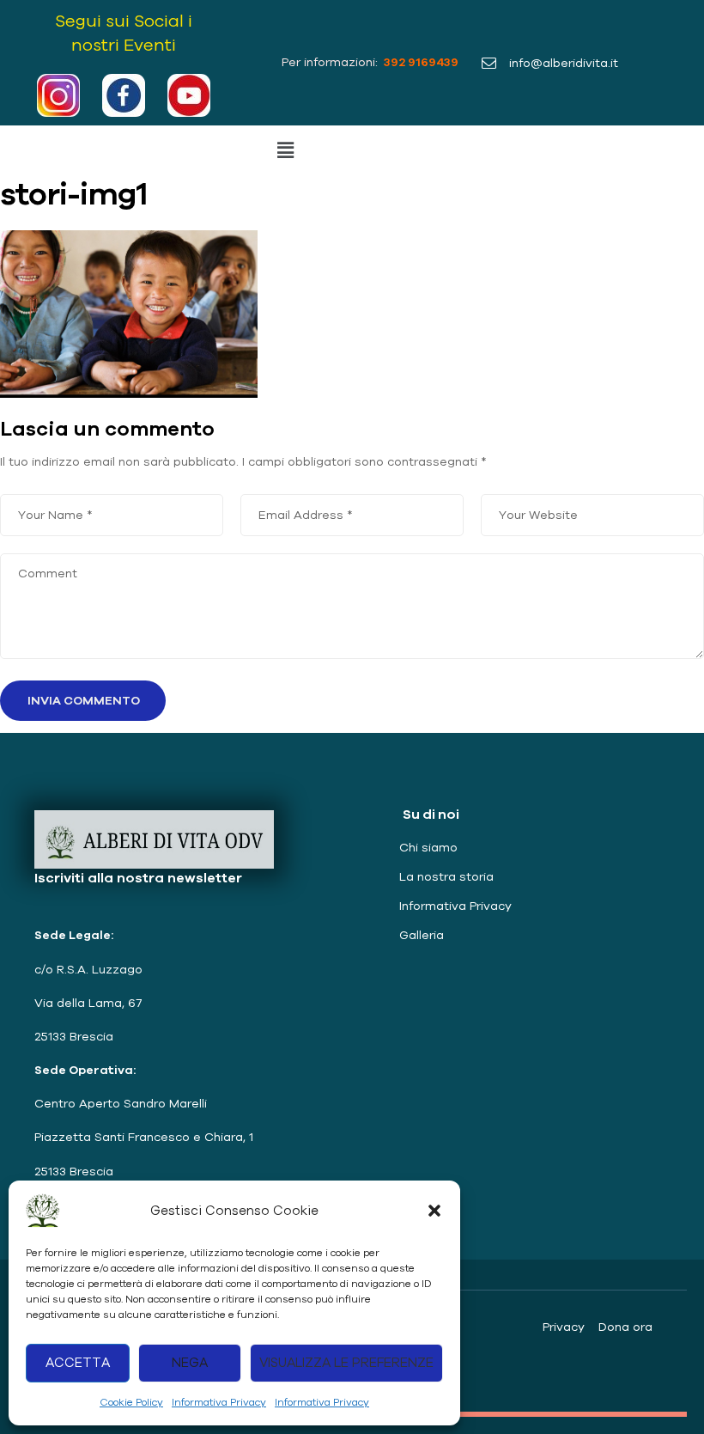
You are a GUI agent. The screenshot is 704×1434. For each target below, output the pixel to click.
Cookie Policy (131, 1401)
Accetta (78, 1362)
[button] (434, 1210)
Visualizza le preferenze (346, 1362)
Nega (190, 1362)
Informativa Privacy (219, 1401)
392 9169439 (419, 62)
